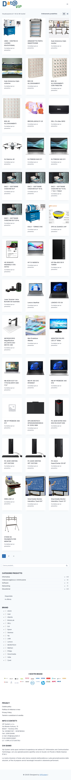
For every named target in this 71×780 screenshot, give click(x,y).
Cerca (67, 565)
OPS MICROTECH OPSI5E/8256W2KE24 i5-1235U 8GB (35, 423)
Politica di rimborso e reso (11, 709)
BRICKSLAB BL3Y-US (35, 121)
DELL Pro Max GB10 (58, 121)
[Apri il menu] (67, 4)
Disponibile (8, 596)
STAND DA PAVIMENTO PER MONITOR (10, 539)
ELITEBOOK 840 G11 (35, 159)
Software (5, 583)
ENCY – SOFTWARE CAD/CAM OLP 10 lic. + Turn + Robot (58, 189)
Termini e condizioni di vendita (12, 715)
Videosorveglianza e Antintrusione (14, 580)
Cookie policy (6, 706)
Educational (6, 589)
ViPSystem (43, 775)
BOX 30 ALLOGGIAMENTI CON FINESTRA (57, 83)
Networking (6, 586)
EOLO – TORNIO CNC (35, 227)
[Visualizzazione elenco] (67, 14)
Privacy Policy (7, 712)
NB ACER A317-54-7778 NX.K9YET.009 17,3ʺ (11, 383)
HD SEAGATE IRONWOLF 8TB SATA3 (9, 265)
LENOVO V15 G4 (57, 302)
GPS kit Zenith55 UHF (58, 227)
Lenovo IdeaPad (33, 302)
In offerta (8, 599)
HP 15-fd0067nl (33, 262)
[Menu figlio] (64, 576)
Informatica (6, 577)
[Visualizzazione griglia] (64, 14)
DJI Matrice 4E (9, 159)
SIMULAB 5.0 (9, 499)
